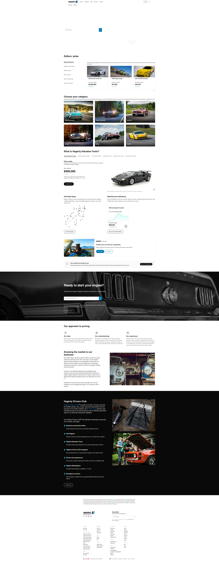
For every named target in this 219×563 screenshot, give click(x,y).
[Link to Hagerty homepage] (89, 513)
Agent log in (85, 554)
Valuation (111, 529)
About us (125, 529)
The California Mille (113, 550)
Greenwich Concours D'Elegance (115, 551)
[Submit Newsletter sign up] (134, 516)
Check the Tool (69, 183)
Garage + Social (99, 544)
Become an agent (86, 553)
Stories (98, 538)
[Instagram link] (88, 516)
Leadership (126, 531)
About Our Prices (112, 499)
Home (125, 528)
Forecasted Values (129, 500)
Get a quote (100, 251)
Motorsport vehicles (86, 541)
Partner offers (112, 534)
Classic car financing (86, 547)
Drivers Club (92, 409)
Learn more (108, 251)
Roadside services (113, 541)
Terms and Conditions (115, 520)
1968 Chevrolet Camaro (142, 36)
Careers (125, 534)
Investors (125, 538)
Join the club (68, 485)
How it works (99, 532)
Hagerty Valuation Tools (71, 405)
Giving (125, 540)
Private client (85, 544)
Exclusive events (113, 537)
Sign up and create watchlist (115, 231)
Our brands (126, 532)
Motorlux (111, 553)
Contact (125, 537)
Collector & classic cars (87, 535)
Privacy (129, 558)
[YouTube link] (91, 516)
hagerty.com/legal (112, 501)
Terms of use (133, 558)
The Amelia (112, 548)
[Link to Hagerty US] (84, 558)
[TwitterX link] (86, 516)
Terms (125, 547)
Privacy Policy (131, 519)
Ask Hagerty (112, 531)
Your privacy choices (114, 558)
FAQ (124, 544)
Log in (145, 1)
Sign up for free (69, 310)
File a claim (85, 529)
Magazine (111, 535)
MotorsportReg (99, 547)
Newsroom (126, 535)
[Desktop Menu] (149, 2)
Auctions (98, 528)
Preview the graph (70, 231)
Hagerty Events (112, 547)
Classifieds (98, 529)
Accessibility (120, 558)
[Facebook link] (84, 516)
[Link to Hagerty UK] (88, 558)
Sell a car (98, 531)
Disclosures (125, 558)
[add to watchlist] (125, 226)
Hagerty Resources (100, 545)
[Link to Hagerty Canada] (86, 558)
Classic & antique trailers (87, 538)
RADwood (112, 554)
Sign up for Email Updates (146, 264)
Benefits (111, 532)
